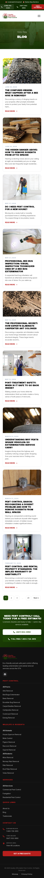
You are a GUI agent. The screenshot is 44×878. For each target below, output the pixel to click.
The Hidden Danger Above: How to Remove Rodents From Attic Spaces (21, 152)
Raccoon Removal (9, 746)
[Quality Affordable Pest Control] (10, 16)
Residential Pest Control (11, 797)
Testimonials (7, 816)
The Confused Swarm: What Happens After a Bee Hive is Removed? (21, 93)
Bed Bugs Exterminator (11, 695)
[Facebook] (5, 674)
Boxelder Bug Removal (11, 702)
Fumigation (7, 793)
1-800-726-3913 (12, 831)
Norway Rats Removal (11, 761)
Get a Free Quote (22, 854)
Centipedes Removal (10, 710)
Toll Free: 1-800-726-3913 (23, 639)
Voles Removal (8, 773)
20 (28, 598)
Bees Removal (8, 698)
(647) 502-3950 (23, 632)
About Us (6, 808)
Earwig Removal (9, 718)
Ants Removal (8, 691)
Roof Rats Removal (10, 769)
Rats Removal (8, 765)
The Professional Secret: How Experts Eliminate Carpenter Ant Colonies (21, 326)
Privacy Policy (26, 874)
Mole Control (7, 738)
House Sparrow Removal (12, 734)
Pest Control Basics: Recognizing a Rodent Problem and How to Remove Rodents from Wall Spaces (19, 507)
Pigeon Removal (9, 742)
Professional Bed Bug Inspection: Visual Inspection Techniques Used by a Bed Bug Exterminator (19, 266)
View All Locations (13, 845)
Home (19, 32)
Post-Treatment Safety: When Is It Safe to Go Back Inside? (22, 385)
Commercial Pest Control (12, 790)
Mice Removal (8, 757)
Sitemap (15, 874)
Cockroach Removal (10, 714)
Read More (10, 111)
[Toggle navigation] (39, 16)
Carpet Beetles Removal (12, 706)
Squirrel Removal (9, 750)
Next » (36, 598)
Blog (4, 812)
